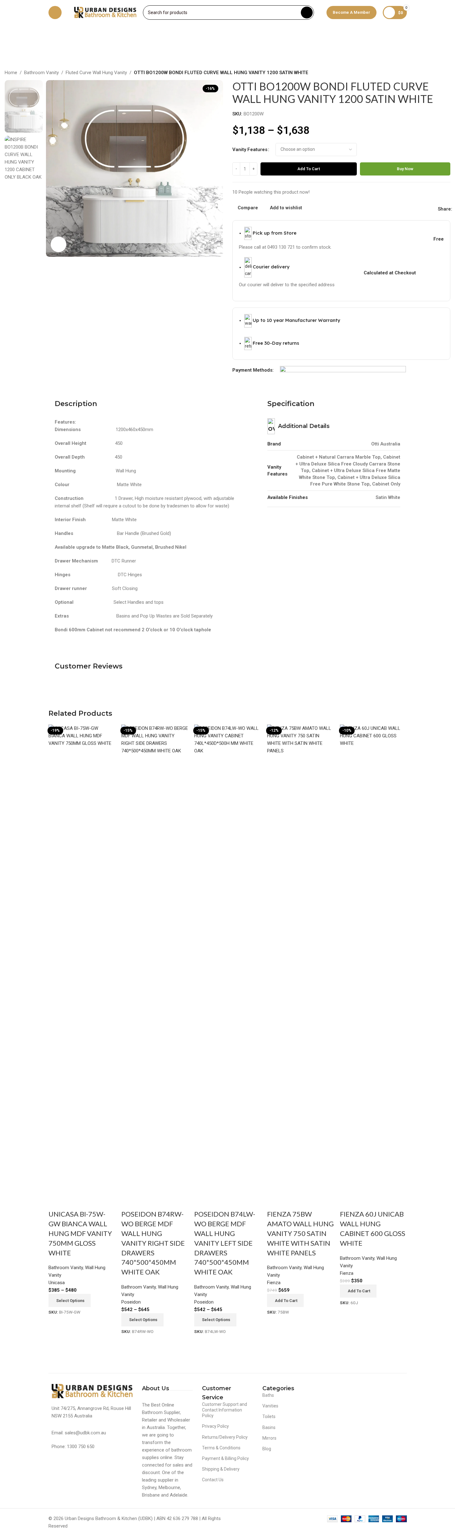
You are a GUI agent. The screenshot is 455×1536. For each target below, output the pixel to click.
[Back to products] (439, 73)
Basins (269, 1427)
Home (11, 72)
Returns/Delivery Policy (225, 1437)
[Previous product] (431, 73)
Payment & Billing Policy (225, 1458)
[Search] (307, 12)
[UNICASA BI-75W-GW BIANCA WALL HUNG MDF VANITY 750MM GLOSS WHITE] (81, 959)
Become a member (351, 12)
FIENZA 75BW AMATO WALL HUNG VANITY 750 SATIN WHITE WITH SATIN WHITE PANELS (300, 1233)
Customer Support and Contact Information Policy (224, 1410)
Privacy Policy (215, 1426)
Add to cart (308, 168)
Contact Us (213, 1479)
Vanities (270, 1405)
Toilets (269, 1416)
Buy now (405, 168)
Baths (268, 1395)
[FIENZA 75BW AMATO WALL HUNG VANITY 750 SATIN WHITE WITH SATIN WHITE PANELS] (300, 959)
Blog (266, 1448)
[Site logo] (105, 12)
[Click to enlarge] (58, 244)
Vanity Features (249, 149)
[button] (285, 1300)
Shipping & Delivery (221, 1469)
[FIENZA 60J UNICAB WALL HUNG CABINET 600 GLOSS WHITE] (373, 959)
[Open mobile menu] (55, 12)
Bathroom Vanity (41, 72)
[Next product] (446, 73)
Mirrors (269, 1438)
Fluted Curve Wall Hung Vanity (96, 72)
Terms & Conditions (221, 1447)
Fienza (274, 1282)
